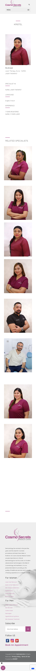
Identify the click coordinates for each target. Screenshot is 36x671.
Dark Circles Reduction (11, 585)
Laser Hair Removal (11, 582)
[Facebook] (12, 77)
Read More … (18, 166)
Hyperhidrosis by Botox (12, 616)
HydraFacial (8, 590)
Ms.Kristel (9, 68)
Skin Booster (8, 607)
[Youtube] (6, 77)
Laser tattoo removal (11, 605)
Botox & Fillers (9, 596)
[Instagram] (9, 77)
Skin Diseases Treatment (12, 619)
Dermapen (8, 613)
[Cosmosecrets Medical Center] (13, 3)
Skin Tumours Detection (12, 588)
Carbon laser (9, 610)
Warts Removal (9, 593)
